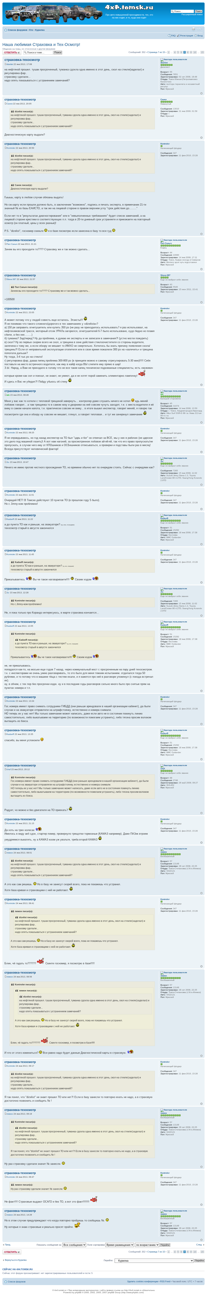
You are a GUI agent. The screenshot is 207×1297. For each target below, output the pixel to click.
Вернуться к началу (201, 93)
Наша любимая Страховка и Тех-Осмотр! (41, 44)
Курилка (39, 30)
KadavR (10, 519)
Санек (10, 104)
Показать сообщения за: (49, 1245)
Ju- (8, 462)
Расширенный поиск (192, 14)
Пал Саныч (12, 244)
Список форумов (17, 30)
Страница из (156, 52)
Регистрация (186, 35)
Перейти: (108, 1260)
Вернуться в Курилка (15, 1260)
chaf (9, 769)
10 (195, 52)
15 (202, 52)
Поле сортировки (96, 1245)
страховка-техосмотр (22, 60)
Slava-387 (11, 279)
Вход (200, 35)
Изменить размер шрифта (200, 29)
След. (199, 1244)
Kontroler (11, 148)
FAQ (173, 35)
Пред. (8, 1244)
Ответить (7, 51)
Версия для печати (193, 29)
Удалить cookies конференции (142, 1281)
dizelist (10, 64)
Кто (31, 30)
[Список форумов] (54, 22)
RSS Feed (165, 1281)
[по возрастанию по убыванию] (153, 1245)
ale (8, 395)
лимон (10, 853)
